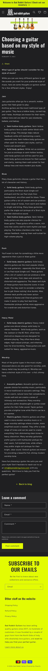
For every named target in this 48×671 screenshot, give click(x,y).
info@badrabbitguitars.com (16, 468)
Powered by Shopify (34, 666)
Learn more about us (14, 647)
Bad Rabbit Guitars (19, 666)
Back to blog (25, 484)
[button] (3, 12)
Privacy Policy (11, 616)
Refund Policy (11, 611)
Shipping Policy (11, 605)
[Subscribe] (40, 587)
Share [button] (7, 64)
